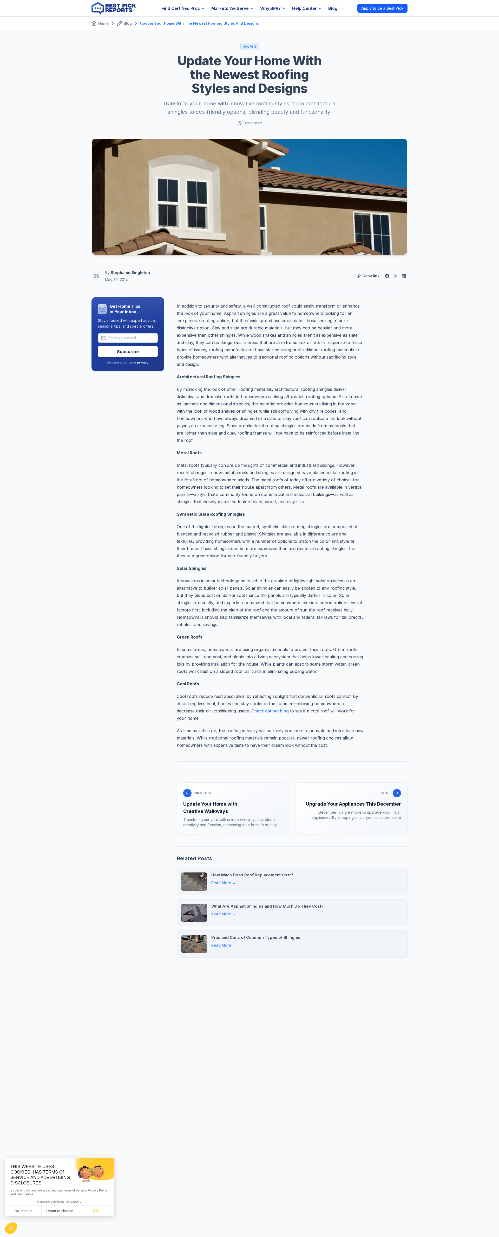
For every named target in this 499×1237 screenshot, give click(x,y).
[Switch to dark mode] (349, 8)
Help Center (304, 8)
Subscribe (128, 351)
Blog (332, 8)
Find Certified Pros (181, 8)
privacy (142, 362)
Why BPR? (270, 8)
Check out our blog (270, 710)
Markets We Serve (230, 8)
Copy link (370, 276)
